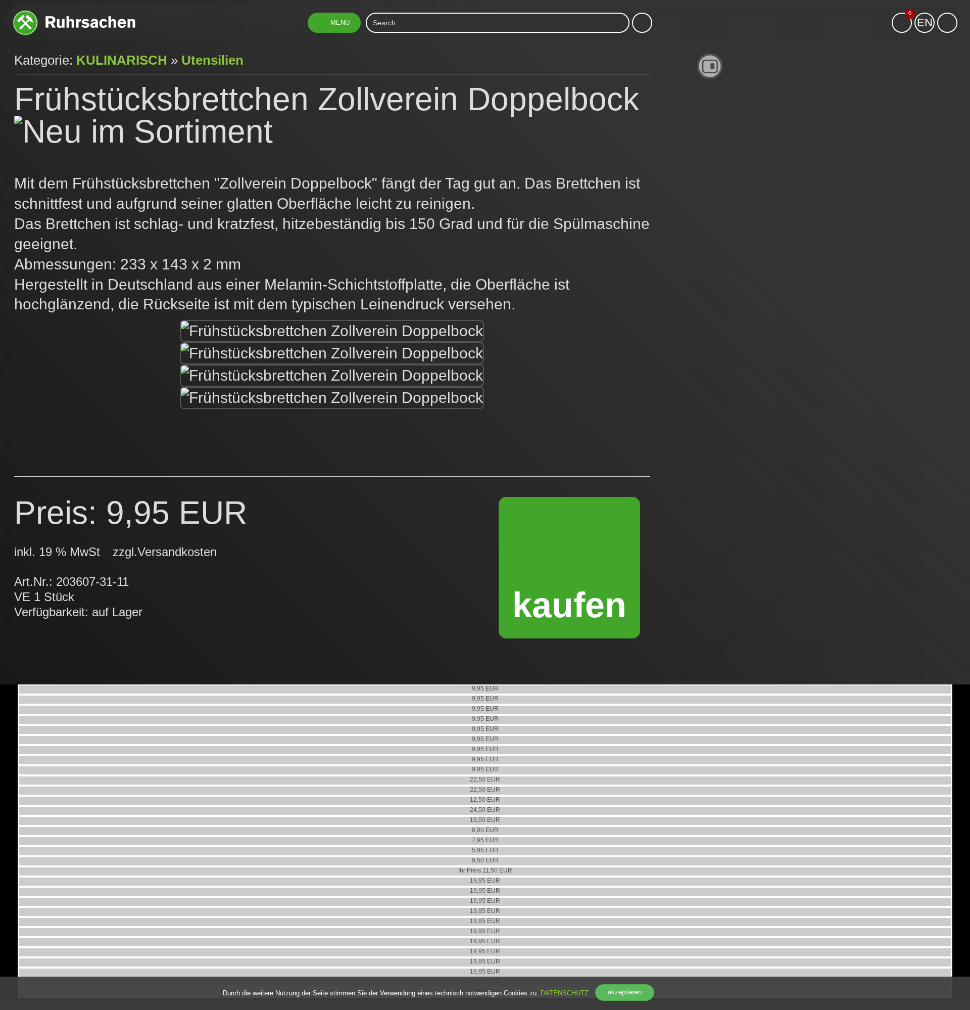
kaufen (569, 605)
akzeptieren (625, 992)
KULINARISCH (121, 60)
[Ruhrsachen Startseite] (74, 14)
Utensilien (212, 60)
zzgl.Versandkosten (165, 552)
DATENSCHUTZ (565, 993)
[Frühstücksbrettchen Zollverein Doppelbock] (332, 331)
